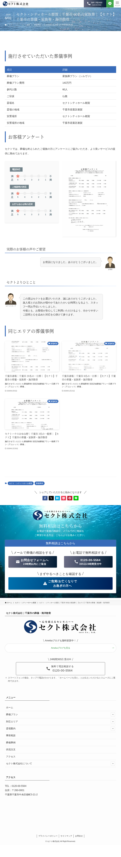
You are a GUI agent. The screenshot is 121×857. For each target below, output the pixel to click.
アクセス (10, 756)
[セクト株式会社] (15, 3)
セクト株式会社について (19, 763)
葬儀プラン (12, 714)
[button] (45, 498)
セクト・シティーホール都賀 (19, 25)
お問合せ (79, 836)
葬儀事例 (37, 25)
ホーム (9, 707)
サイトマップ (66, 836)
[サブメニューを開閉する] (113, 714)
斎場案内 (10, 728)
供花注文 (10, 749)
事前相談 (10, 735)
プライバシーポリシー (48, 836)
